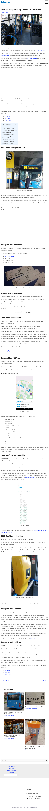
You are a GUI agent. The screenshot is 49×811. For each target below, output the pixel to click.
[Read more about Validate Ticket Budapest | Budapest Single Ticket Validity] (35, 731)
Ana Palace (7, 116)
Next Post (44, 680)
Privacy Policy (11, 766)
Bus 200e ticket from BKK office (10, 130)
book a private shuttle (30, 477)
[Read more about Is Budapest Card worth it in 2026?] (35, 698)
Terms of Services (11, 770)
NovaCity (7, 350)
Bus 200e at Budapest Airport (9, 127)
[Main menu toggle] (46, 2)
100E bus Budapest (32, 58)
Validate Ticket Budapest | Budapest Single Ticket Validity (34, 747)
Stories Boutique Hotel (10, 354)
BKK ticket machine (9, 256)
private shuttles (41, 50)
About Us (11, 768)
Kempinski (7, 352)
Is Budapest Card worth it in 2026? (34, 707)
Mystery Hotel (8, 120)
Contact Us (11, 772)
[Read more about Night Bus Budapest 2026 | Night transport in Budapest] (14, 726)
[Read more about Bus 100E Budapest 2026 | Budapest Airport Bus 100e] (14, 701)
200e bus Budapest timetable (9, 137)
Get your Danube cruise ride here (38, 638)
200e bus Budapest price (8, 132)
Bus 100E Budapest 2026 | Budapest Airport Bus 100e (13, 712)
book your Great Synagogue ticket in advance (12, 314)
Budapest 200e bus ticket (8, 128)
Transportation (4, 12)
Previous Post (5, 680)
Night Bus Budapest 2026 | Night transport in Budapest (12, 736)
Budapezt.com (5, 2)
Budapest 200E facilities (8, 143)
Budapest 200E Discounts (8, 141)
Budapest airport (5, 55)
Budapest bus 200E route (8, 134)
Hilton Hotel (7, 118)
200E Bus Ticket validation (8, 139)
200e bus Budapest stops (9, 136)
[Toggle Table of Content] (15, 125)
